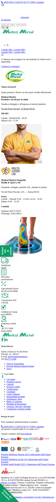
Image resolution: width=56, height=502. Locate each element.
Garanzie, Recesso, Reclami (19, 406)
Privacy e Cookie (8, 482)
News (9, 368)
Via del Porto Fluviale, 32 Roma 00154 (18, 109)
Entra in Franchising (15, 364)
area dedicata (26, 434)
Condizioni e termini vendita (19, 409)
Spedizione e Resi (14, 399)
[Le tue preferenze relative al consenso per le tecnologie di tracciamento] (2, 376)
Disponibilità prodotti (16, 396)
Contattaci (11, 392)
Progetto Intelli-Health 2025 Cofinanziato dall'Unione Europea (28, 464)
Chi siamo (11, 379)
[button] (9, 492)
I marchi (10, 384)
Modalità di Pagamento (16, 404)
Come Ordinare (13, 394)
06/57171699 (10, 359)
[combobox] (13, 24)
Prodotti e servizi (14, 382)
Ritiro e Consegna (14, 401)
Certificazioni (12, 389)
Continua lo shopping (10, 66)
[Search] (3, 27)
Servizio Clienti (13, 387)
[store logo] (18, 33)
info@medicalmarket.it (17, 356)
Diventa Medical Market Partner (20, 366)
